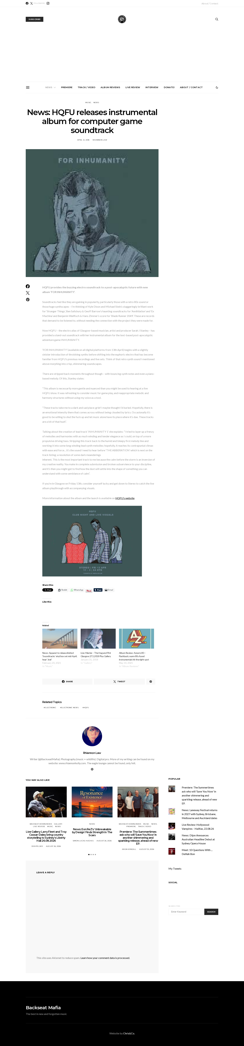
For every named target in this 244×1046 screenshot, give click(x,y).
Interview (151, 87)
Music (88, 102)
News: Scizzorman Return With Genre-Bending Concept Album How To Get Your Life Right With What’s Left (160, 132)
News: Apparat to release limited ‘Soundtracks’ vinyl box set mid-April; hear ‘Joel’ (59, 656)
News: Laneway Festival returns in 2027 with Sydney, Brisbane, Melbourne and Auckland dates (199, 814)
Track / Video (86, 87)
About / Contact (210, 3)
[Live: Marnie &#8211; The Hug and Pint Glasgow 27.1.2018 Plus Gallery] (98, 639)
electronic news (70, 707)
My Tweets (174, 868)
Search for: (174, 906)
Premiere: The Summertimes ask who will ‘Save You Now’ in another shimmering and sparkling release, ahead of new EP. (123, 133)
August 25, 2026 (146, 849)
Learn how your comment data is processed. (105, 957)
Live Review (132, 87)
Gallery (58, 824)
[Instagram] (48, 3)
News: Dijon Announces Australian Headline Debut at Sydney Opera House (198, 839)
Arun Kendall (129, 849)
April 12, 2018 (83, 140)
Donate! (169, 87)
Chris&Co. (129, 1033)
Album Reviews (110, 87)
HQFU (86, 707)
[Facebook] (27, 3)
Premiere (66, 87)
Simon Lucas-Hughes (83, 841)
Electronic (50, 707)
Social (172, 882)
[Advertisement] (122, 56)
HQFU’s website (124, 498)
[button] (217, 87)
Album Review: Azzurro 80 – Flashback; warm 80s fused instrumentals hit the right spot (134, 656)
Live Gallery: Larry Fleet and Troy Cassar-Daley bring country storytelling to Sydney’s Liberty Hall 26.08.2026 (48, 132)
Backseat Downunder (41, 824)
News (48, 87)
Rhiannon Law (100, 140)
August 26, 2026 (53, 846)
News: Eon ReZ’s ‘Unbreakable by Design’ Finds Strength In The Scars (85, 131)
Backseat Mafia (43, 1007)
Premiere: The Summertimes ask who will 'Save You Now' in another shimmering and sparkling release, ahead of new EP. (199, 795)
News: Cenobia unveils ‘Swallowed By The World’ (198, 128)
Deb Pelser (37, 846)
